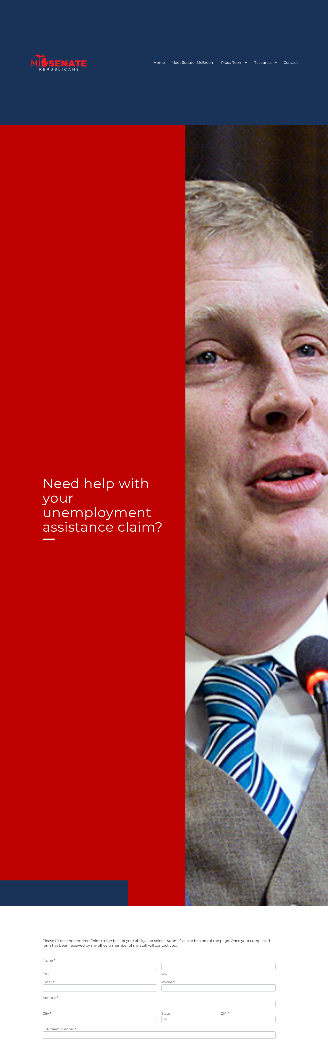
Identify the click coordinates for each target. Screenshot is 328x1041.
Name (49, 961)
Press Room (232, 62)
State (165, 1014)
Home (159, 62)
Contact (291, 62)
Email (49, 982)
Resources (263, 62)
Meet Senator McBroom (193, 62)
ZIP (225, 1014)
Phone (168, 982)
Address (50, 998)
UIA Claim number (60, 1029)
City (47, 1014)
